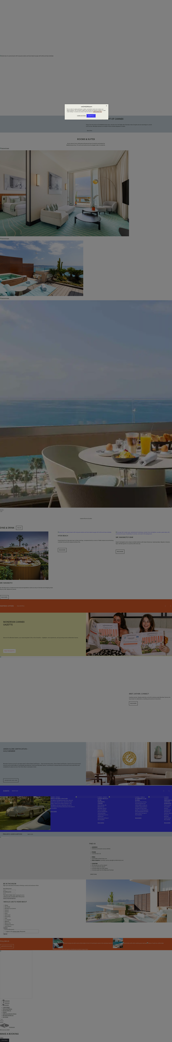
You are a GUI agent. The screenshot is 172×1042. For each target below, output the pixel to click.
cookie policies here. (97, 111)
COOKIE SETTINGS (81, 115)
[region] (86, 112)
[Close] (106, 105)
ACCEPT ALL (91, 115)
